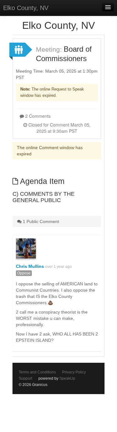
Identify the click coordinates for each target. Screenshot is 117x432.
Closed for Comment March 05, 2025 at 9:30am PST (58, 128)
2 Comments (37, 116)
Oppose (24, 273)
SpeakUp (67, 378)
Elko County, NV (25, 7)
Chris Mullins (30, 266)
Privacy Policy (74, 372)
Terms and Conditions (37, 372)
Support (25, 378)
